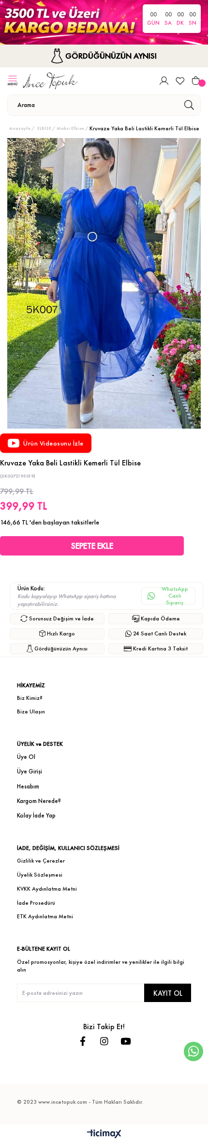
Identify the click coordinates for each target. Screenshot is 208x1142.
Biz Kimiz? (30, 698)
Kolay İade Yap (36, 815)
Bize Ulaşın (31, 711)
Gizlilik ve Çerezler (41, 860)
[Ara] (189, 105)
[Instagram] (104, 1041)
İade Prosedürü (36, 903)
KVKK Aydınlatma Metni (47, 889)
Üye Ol (26, 757)
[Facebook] (83, 1041)
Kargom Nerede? (39, 801)
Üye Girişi (29, 771)
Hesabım (28, 786)
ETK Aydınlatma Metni (45, 916)
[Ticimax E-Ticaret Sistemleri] (104, 1134)
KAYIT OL (167, 993)
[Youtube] (125, 1041)
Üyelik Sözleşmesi (39, 875)
